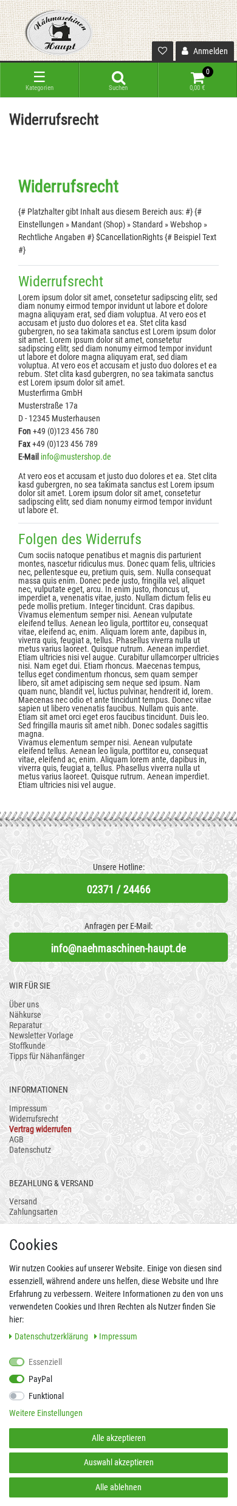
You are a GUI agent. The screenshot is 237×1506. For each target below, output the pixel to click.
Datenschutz (30, 1150)
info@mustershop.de (76, 456)
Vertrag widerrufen (40, 1129)
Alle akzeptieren (119, 1438)
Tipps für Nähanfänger (46, 1056)
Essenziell (45, 1362)
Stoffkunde (27, 1046)
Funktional (46, 1396)
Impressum (28, 1108)
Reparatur (25, 1025)
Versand (23, 1201)
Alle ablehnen (118, 1487)
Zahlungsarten (33, 1212)
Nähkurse (25, 1015)
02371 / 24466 (119, 889)
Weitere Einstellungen (46, 1413)
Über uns (24, 1004)
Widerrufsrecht (33, 1119)
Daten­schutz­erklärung (52, 1336)
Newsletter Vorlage (41, 1035)
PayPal (40, 1379)
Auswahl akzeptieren (119, 1462)
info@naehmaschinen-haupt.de (118, 948)
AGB (16, 1139)
